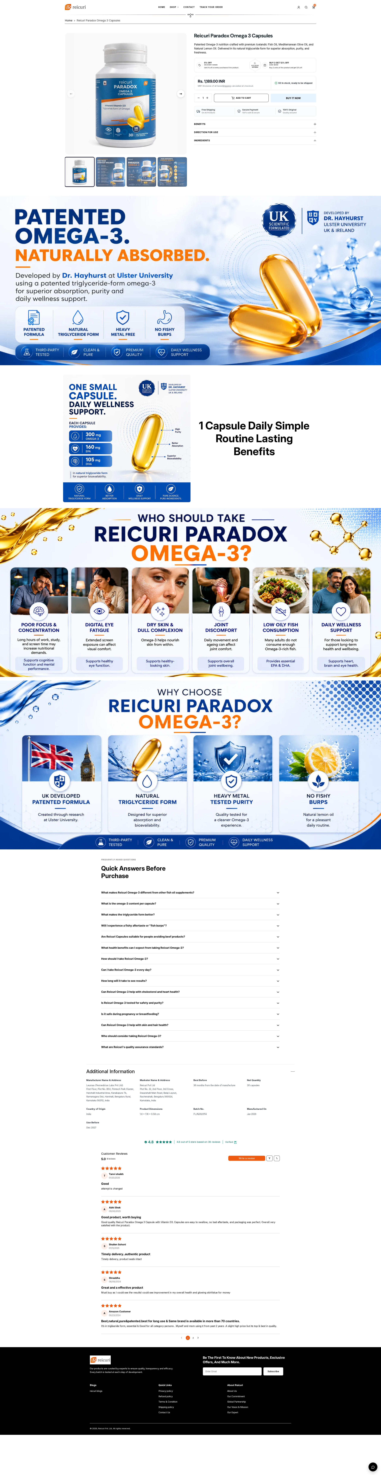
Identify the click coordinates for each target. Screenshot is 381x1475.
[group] (79, 172)
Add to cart (243, 98)
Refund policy (166, 1396)
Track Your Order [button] (211, 7)
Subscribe (273, 1371)
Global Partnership (236, 1401)
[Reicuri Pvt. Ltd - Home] (75, 7)
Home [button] (161, 7)
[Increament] (207, 98)
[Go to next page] (198, 1338)
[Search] (306, 7)
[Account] (298, 7)
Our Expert (232, 1412)
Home (69, 20)
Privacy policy (166, 1391)
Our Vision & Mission (237, 1407)
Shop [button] (173, 7)
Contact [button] (189, 7)
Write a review (247, 1158)
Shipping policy (166, 1407)
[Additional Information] (293, 1072)
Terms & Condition (168, 1401)
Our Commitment (236, 1396)
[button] (313, 7)
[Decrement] (198, 98)
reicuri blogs (96, 1391)
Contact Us (164, 1412)
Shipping (227, 86)
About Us (232, 1391)
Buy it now (293, 98)
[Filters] (269, 1158)
